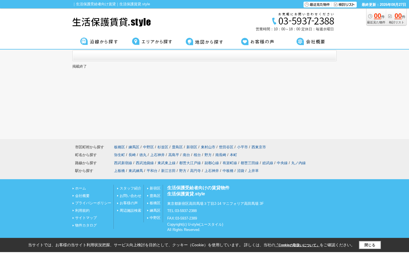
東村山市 (208, 147)
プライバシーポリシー (93, 203)
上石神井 (157, 155)
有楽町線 (230, 163)
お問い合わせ (130, 196)
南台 (186, 155)
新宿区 (191, 147)
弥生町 (119, 155)
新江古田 (168, 171)
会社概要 (82, 196)
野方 (208, 155)
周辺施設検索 (130, 210)
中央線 (282, 163)
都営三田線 (250, 163)
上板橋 (119, 171)
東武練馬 (136, 171)
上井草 (253, 171)
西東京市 (259, 147)
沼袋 (240, 171)
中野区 (148, 147)
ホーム (80, 188)
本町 (233, 155)
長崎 (132, 155)
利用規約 (82, 210)
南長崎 (220, 155)
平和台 (152, 171)
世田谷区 (226, 147)
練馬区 (134, 147)
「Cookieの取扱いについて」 (297, 245)
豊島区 (177, 147)
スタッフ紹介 (130, 188)
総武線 (267, 163)
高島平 (173, 155)
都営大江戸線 (190, 163)
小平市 (242, 147)
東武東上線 (166, 163)
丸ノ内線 (298, 163)
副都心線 (211, 163)
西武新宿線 (123, 163)
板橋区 (119, 147)
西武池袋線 (145, 163)
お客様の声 (129, 203)
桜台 (197, 155)
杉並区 (162, 147)
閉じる (369, 245)
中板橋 (228, 171)
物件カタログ (86, 225)
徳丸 (143, 155)
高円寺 (195, 171)
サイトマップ (86, 218)
